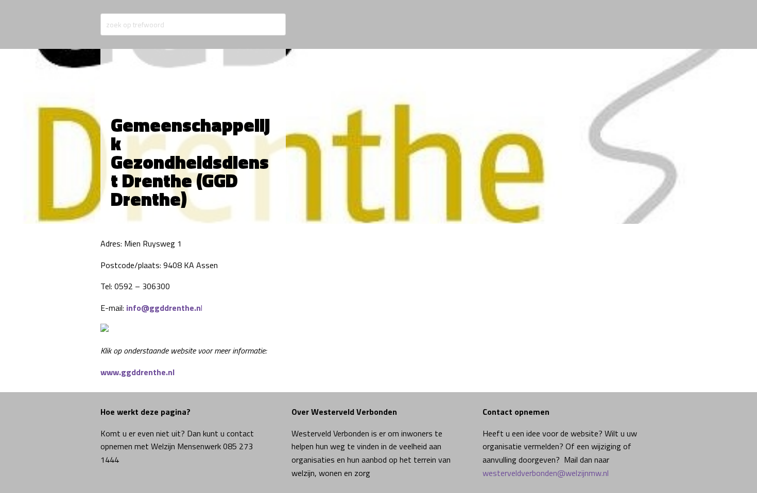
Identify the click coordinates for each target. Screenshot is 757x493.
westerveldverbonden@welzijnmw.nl (546, 473)
